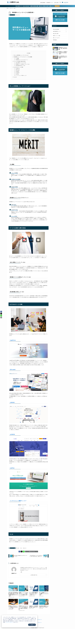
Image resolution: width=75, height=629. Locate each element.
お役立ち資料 (56, 33)
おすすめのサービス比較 (18, 67)
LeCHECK (17, 72)
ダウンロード (57, 6)
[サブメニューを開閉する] (66, 29)
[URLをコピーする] (1, 317)
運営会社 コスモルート (37, 619)
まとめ (15, 77)
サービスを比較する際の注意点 (20, 61)
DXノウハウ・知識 (12, 14)
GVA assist (17, 69)
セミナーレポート (57, 37)
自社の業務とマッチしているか (21, 62)
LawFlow (17, 74)
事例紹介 (55, 39)
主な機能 (17, 58)
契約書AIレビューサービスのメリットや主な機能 (23, 56)
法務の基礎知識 (56, 29)
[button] (19, 551)
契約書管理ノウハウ (57, 31)
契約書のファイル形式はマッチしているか (23, 64)
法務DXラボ (13, 573)
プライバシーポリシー (9, 622)
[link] (21, 572)
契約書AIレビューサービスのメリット (22, 59)
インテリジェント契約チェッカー (21, 75)
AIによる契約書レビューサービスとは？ (21, 55)
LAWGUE (17, 71)
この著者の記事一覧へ (34, 574)
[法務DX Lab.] (14, 2)
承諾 (32, 624)
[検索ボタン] (60, 2)
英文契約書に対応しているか (20, 65)
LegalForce (18, 68)
